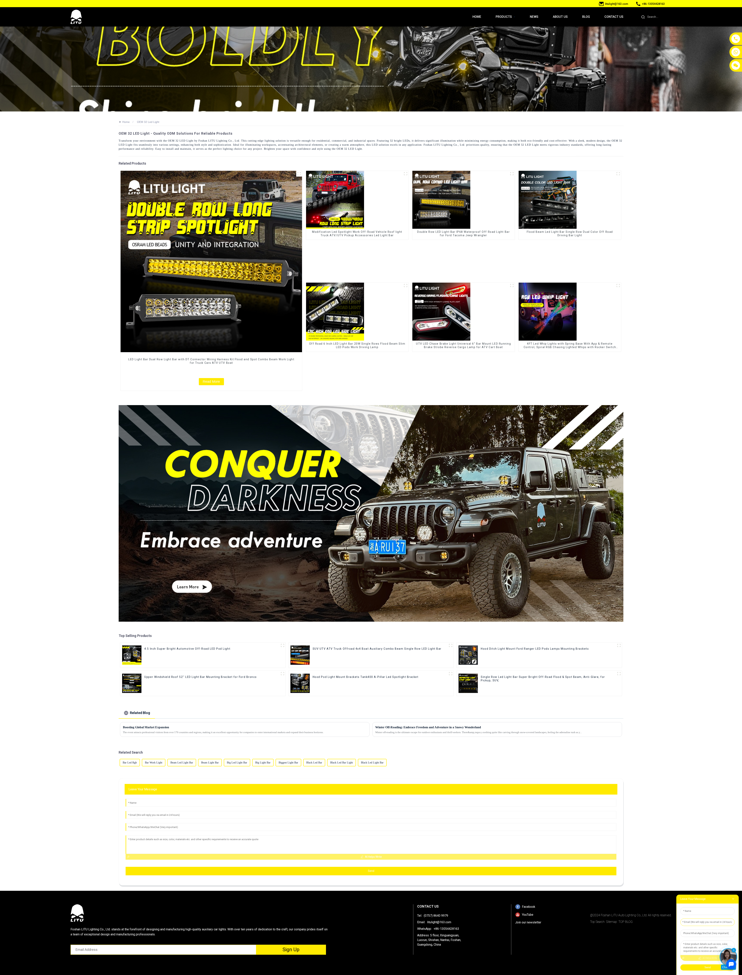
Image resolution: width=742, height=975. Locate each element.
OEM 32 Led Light (148, 121)
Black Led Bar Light (341, 762)
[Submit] (643, 17)
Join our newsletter (528, 922)
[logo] (76, 17)
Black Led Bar (314, 762)
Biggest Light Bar (288, 762)
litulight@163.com (439, 922)
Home (126, 121)
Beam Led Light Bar (181, 762)
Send (371, 870)
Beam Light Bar (210, 762)
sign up (291, 949)
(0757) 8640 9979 (436, 915)
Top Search (597, 922)
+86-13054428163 (446, 929)
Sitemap (611, 922)
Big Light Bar (263, 762)
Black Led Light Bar (372, 762)
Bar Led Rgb (130, 762)
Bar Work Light (153, 762)
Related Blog (140, 713)
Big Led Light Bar (237, 762)
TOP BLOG (626, 922)
